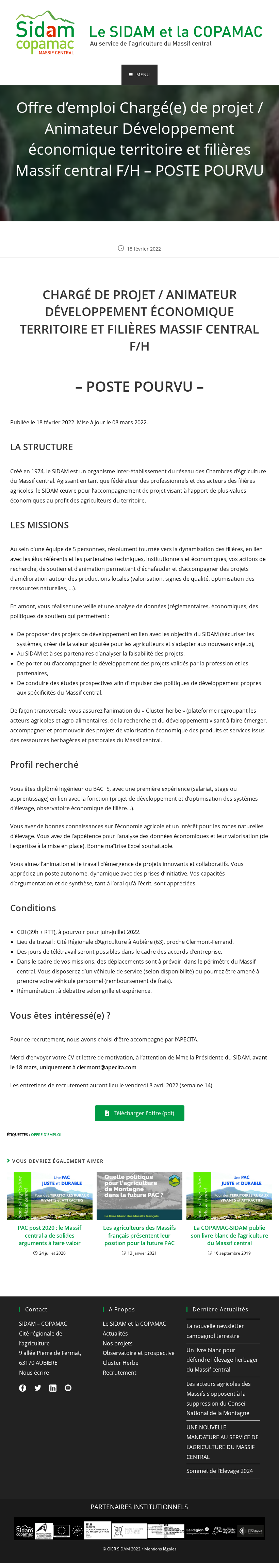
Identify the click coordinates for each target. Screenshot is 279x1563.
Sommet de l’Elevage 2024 (219, 1471)
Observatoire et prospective (139, 1353)
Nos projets (118, 1343)
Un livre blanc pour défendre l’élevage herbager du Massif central (222, 1360)
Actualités (115, 1333)
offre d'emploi (46, 1134)
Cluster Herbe (120, 1362)
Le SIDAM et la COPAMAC (134, 1323)
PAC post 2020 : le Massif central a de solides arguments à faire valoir (49, 1235)
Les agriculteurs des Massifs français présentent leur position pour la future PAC (139, 1235)
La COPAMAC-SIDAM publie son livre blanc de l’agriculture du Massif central (229, 1235)
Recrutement (119, 1372)
